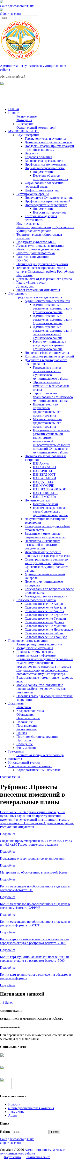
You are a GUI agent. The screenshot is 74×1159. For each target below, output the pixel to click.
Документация (43, 172)
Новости (14, 112)
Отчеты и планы (28, 718)
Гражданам (16, 751)
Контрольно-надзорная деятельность (41, 218)
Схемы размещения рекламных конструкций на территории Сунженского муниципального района (46, 565)
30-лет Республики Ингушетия (38, 290)
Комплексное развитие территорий (49, 356)
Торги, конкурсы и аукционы (45, 138)
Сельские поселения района (36, 600)
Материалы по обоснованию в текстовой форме (33, 872)
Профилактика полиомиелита (46, 164)
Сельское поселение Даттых (44, 622)
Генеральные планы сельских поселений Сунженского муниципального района (50, 373)
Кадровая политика (38, 157)
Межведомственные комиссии (46, 596)
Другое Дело (25, 286)
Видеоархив (25, 124)
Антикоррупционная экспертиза (39, 644)
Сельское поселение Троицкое (46, 637)
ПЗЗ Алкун (41, 463)
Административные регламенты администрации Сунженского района (52, 308)
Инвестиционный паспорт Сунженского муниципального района (45, 229)
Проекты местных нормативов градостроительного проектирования (47, 410)
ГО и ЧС (22, 260)
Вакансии (31, 153)
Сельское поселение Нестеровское (49, 629)
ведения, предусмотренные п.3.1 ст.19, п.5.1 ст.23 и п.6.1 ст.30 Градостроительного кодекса (36, 842)
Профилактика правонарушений (48, 201)
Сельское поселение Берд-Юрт (46, 615)
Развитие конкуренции (32, 256)
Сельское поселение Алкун (44, 603)
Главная (13, 109)
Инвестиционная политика (35, 253)
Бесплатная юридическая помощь (40, 755)
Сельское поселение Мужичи (45, 626)
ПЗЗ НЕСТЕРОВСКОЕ (49, 489)
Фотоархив (24, 120)
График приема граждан (42, 190)
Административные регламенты (47, 301)
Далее (9, 1002)
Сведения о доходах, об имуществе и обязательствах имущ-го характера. (42, 672)
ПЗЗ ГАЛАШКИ (44, 478)
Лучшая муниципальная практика (40, 245)
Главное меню (10, 777)
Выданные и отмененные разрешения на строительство (45, 535)
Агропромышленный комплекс (30, 766)
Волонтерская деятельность (44, 160)
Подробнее (7, 834)
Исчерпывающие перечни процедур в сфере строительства (47, 553)
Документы (16, 703)
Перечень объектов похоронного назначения (50, 177)
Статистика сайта (38, 1157)
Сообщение (24, 744)
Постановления (27, 725)
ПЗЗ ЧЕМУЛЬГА (44, 496)
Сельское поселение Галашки (45, 618)
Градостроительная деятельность (39, 297)
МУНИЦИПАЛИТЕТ (23, 131)
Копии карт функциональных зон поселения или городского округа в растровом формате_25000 (34, 941)
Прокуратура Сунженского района (49, 197)
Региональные (26, 116)
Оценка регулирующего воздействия (42, 264)
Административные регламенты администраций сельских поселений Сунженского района (52, 332)
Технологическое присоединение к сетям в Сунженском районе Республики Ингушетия (45, 271)
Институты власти (29, 223)
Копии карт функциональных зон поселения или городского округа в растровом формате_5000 (34, 958)
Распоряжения (26, 729)
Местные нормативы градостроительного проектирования (47, 422)
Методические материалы (34, 648)
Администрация (27, 135)
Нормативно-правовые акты (45, 168)
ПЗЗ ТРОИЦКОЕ (45, 493)
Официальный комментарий (36, 127)
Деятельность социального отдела (48, 142)
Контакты (15, 758)
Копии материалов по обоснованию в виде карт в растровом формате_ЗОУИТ (35, 923)
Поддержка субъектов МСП (36, 242)
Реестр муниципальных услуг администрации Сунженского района (49, 345)
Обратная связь (10, 13)
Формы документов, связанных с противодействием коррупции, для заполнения (41, 688)
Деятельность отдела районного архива (44, 279)
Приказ (21, 733)
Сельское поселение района (44, 633)
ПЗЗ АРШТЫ (42, 471)
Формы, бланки (27, 747)
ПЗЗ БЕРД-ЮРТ (44, 474)
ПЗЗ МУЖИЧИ (43, 485)
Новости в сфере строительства (47, 352)
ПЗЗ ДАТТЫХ (43, 482)
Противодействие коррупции (29, 640)
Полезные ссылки (37, 500)
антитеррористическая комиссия (31, 1108)
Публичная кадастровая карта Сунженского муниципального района (50, 511)
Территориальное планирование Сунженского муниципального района (53, 397)
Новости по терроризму (49, 212)
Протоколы (24, 740)
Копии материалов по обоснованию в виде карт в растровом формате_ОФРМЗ (35, 905)
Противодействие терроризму (46, 205)
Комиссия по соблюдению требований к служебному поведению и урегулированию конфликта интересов (44, 662)
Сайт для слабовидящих (17, 1139)
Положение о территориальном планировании (33, 858)
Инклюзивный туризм (24, 762)
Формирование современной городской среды (45, 184)
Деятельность (17, 293)
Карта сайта (12, 1157)
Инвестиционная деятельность (38, 249)
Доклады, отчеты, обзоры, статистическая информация (36, 653)
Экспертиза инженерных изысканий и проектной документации (42, 544)
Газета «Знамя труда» (31, 282)
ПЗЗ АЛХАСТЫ (44, 467)
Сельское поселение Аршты (44, 611)
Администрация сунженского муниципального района (33, 1151)
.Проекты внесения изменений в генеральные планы (51, 385)
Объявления (25, 714)
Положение (24, 722)
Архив (12, 1115)
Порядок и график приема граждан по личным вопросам (49, 147)
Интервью (23, 707)
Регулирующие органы (32, 194)
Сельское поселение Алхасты (45, 607)
